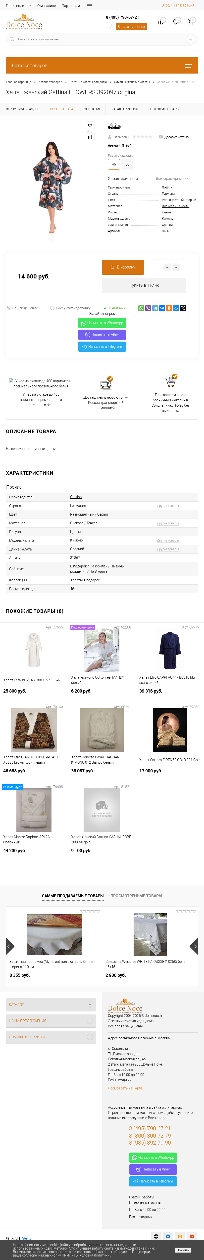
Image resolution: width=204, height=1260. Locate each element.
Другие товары (168, 506)
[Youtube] (192, 1237)
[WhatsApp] (141, 308)
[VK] (168, 1237)
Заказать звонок (131, 27)
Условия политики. (94, 1255)
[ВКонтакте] (162, 308)
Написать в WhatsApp (105, 323)
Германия (169, 193)
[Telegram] (155, 308)
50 (127, 164)
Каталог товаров (29, 65)
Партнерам (71, 6)
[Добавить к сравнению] (90, 136)
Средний (168, 225)
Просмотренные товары (136, 896)
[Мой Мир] (176, 308)
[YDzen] (156, 1237)
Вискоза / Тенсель (175, 206)
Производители (18, 6)
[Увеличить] (51, 184)
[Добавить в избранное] (90, 125)
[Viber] (148, 308)
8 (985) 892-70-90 (150, 1143)
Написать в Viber (105, 335)
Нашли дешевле (25, 308)
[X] (183, 308)
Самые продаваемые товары (73, 896)
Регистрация (183, 5)
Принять (183, 1250)
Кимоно (167, 218)
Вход (166, 5)
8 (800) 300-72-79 (150, 1136)
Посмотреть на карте (125, 1088)
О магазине (46, 6)
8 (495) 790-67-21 (122, 17)
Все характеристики (172, 178)
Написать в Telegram (105, 347)
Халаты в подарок (85, 580)
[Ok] (180, 1237)
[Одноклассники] (169, 308)
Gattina (167, 187)
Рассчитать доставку (73, 308)
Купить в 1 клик (144, 285)
